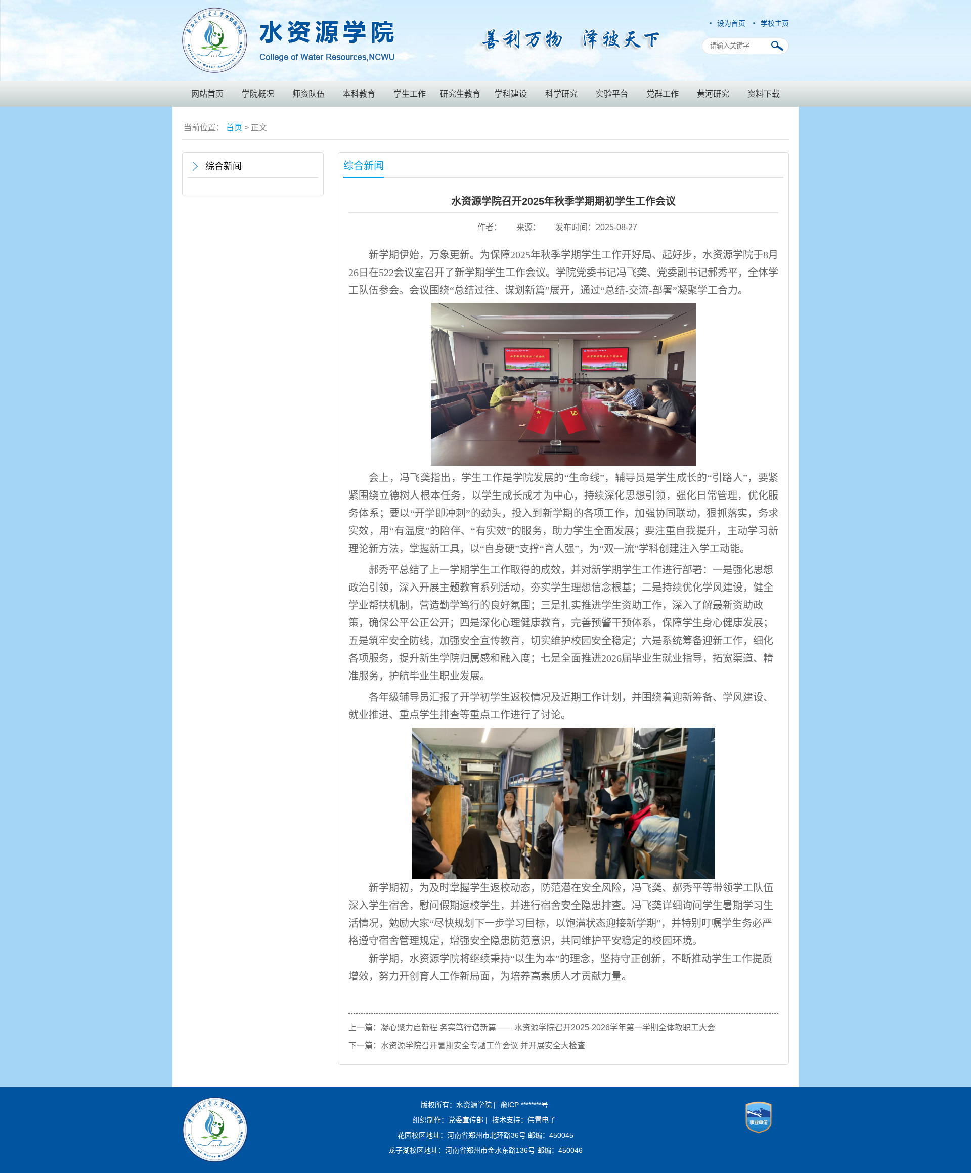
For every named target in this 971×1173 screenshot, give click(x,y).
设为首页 (731, 23)
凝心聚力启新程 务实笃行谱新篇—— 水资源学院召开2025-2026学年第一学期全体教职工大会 (548, 1027)
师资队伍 (308, 93)
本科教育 (359, 93)
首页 (234, 127)
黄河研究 (713, 93)
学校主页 (775, 23)
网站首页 (207, 93)
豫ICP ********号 (524, 1105)
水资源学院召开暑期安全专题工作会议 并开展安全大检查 (483, 1045)
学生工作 (409, 93)
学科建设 (511, 93)
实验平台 (612, 93)
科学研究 (561, 93)
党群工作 (662, 93)
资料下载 (763, 93)
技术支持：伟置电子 (524, 1120)
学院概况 (258, 93)
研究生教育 (460, 93)
